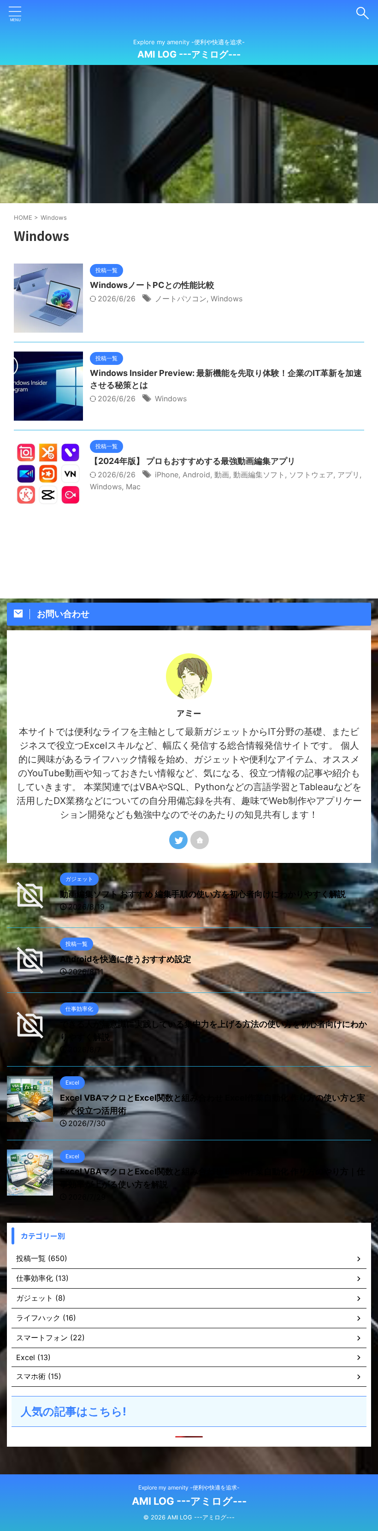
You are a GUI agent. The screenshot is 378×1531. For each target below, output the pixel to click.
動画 (221, 474)
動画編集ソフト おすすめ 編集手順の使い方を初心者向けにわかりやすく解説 (203, 894)
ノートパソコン (181, 298)
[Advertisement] (189, 134)
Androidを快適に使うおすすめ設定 (125, 959)
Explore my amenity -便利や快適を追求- (189, 1487)
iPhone (166, 474)
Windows (226, 298)
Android (196, 474)
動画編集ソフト (259, 474)
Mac (133, 486)
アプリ (348, 474)
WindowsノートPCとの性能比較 (152, 285)
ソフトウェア (311, 474)
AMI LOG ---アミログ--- (189, 54)
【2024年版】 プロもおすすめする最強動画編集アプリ (192, 461)
